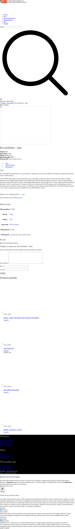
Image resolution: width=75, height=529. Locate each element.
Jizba (21, 174)
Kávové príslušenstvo (6, 456)
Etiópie (20, 197)
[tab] (39, 163)
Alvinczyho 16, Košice (6, 466)
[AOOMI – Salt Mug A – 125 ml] (20, 424)
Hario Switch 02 (9, 348)
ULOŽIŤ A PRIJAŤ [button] (5, 528)
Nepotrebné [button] (3, 519)
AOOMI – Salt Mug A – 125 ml (13, 430)
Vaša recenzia (4, 263)
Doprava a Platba (5, 446)
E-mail (2, 270)
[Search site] (35, 97)
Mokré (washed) (14, 224)
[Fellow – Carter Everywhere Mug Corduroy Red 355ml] (20, 312)
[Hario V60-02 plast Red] (20, 385)
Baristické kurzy (4, 458)
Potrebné (4, 510)
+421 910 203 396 (5, 468)
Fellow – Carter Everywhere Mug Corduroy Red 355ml (21, 318)
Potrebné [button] (2, 508)
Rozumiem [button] (10, 486)
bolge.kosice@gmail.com (7, 469)
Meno (2, 266)
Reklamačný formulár (6, 444)
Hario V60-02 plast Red (11, 390)
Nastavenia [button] (3, 486)
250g (11, 214)
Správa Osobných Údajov (7, 442)
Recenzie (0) (9, 167)
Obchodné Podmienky (6, 440)
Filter (11, 219)
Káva (1, 454)
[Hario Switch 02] (15, 343)
